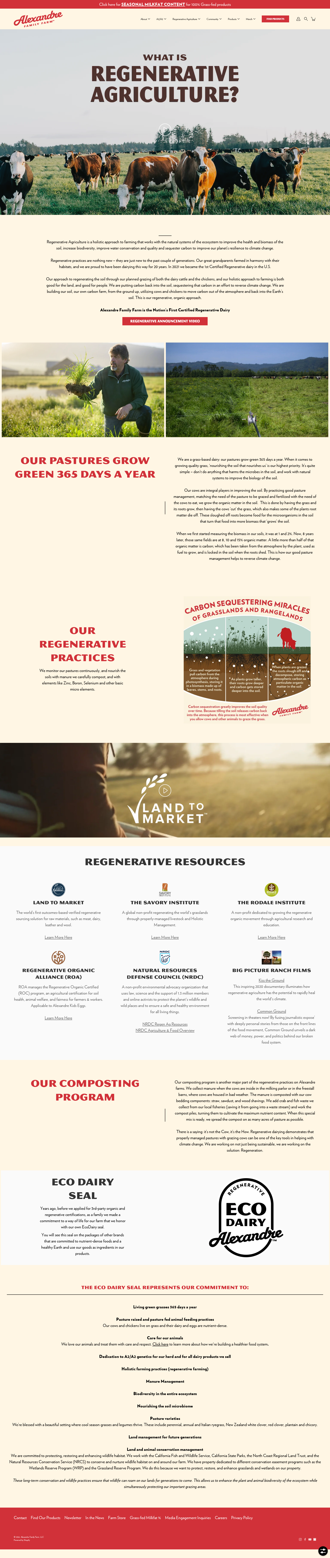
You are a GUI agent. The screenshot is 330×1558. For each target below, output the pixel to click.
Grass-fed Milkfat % (145, 1517)
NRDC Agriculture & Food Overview (165, 1030)
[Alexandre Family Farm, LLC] (38, 19)
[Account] (298, 19)
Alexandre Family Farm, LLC (32, 1537)
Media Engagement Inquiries (188, 1517)
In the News (94, 1517)
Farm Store (117, 1517)
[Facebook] (305, 1539)
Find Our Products (45, 1517)
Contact (20, 1517)
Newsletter (72, 1517)
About (144, 19)
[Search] (306, 19)
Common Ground (271, 1011)
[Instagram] (300, 1539)
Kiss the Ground (271, 980)
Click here (160, 1344)
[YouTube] (309, 1539)
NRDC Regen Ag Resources (165, 1024)
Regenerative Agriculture (185, 19)
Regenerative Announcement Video (165, 321)
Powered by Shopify (22, 1540)
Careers (221, 1517)
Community (212, 19)
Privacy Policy (242, 1517)
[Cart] (313, 19)
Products (232, 19)
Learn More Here (58, 937)
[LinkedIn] (314, 1539)
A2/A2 (159, 19)
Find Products (275, 19)
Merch (249, 19)
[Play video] (165, 130)
